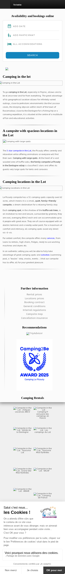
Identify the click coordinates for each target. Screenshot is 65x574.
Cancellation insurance (34, 318)
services (51, 238)
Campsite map (34, 314)
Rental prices (34, 294)
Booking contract (34, 302)
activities (45, 255)
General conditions (34, 306)
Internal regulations (34, 310)
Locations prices (34, 298)
